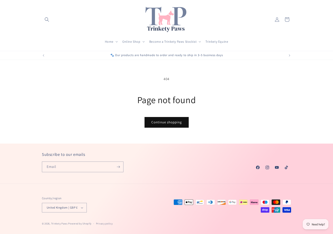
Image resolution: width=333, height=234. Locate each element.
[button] (47, 20)
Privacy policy (104, 223)
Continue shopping (166, 122)
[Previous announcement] (43, 55)
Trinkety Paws (59, 223)
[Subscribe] (118, 167)
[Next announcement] (289, 55)
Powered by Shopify (80, 223)
